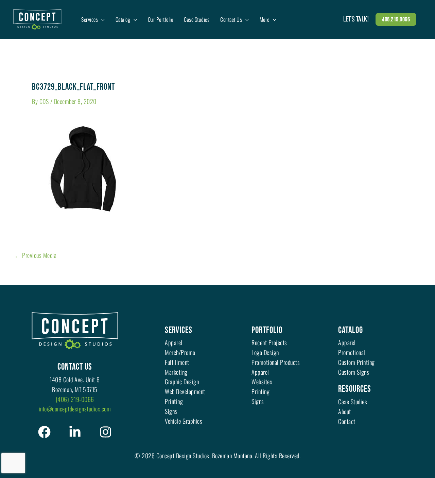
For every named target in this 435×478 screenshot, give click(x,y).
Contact (346, 421)
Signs (171, 411)
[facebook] (44, 432)
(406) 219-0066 (75, 399)
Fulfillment (177, 362)
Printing (174, 401)
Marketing (176, 372)
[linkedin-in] (75, 432)
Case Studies (352, 401)
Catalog (350, 330)
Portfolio (266, 330)
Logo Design (265, 352)
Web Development (185, 391)
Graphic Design (182, 381)
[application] (101, 19)
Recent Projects (269, 342)
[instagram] (106, 432)
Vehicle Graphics (183, 421)
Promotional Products (275, 362)
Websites (261, 381)
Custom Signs (353, 372)
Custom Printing (356, 362)
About (344, 411)
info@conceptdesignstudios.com (75, 408)
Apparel (173, 342)
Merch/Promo (180, 352)
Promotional (351, 352)
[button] (396, 19)
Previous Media (35, 255)
